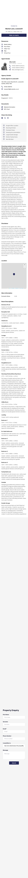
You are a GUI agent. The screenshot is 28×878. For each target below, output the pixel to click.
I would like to (7, 743)
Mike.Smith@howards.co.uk (18, 69)
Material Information (9, 107)
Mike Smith (12, 62)
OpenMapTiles (17, 288)
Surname (5, 721)
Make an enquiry (14, 35)
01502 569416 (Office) (18, 67)
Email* (5, 729)
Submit (14, 763)
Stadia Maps (12, 288)
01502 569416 (8, 86)
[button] (14, 274)
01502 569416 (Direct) (18, 65)
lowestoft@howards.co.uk (11, 89)
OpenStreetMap (21, 288)
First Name (6, 714)
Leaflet (9, 288)
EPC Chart (7, 109)
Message (5, 750)
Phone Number (7, 736)
